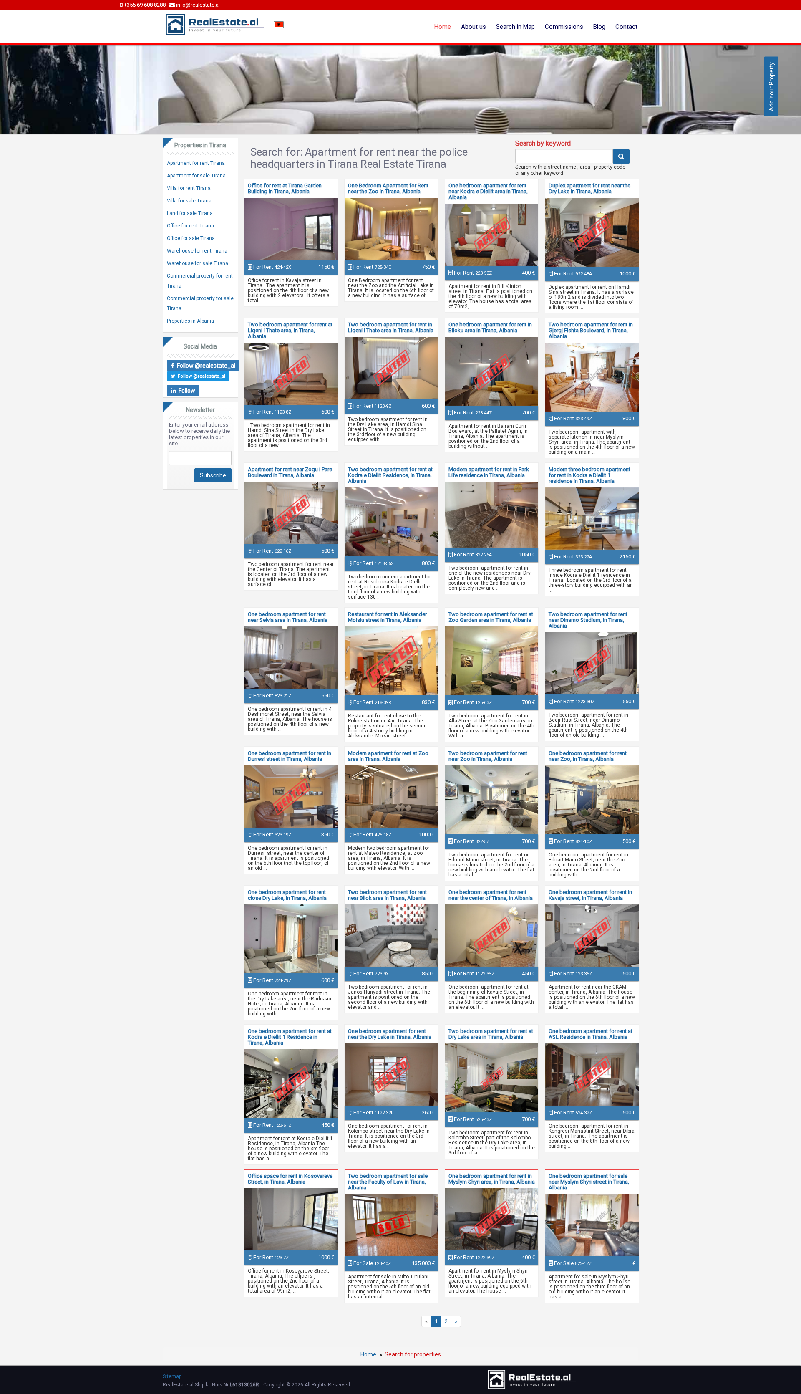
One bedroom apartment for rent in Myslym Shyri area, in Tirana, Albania (491, 1179)
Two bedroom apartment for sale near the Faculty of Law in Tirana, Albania (388, 1182)
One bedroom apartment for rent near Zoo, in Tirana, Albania (588, 756)
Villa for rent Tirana (189, 188)
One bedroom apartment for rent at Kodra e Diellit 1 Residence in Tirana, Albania (290, 1037)
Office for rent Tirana (190, 226)
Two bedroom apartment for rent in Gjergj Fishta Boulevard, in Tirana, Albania (591, 330)
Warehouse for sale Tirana (197, 263)
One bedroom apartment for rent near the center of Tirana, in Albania (490, 895)
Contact (626, 26)
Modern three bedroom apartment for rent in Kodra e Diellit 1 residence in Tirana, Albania (589, 475)
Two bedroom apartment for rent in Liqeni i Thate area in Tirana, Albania (390, 327)
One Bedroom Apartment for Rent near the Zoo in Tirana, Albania (388, 188)
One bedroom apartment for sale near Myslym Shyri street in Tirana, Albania (589, 1182)
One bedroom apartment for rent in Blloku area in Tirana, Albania (490, 327)
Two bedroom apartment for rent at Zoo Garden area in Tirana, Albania (490, 617)
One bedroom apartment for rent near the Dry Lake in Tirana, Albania (389, 1034)
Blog (599, 26)
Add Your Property (771, 86)
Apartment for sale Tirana (196, 176)
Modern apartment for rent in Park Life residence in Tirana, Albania (488, 472)
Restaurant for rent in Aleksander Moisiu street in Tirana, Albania (387, 617)
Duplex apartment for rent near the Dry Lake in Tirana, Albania (589, 188)
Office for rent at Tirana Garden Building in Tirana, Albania (285, 188)
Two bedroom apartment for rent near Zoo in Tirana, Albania (487, 756)
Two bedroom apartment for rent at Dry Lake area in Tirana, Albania (490, 1034)
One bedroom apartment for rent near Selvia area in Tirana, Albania (287, 617)
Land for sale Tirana (190, 213)
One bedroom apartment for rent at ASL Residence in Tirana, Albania (590, 1034)
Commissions (564, 26)
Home (442, 26)
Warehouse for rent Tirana (197, 251)
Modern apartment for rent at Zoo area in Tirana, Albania (388, 756)
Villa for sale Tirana (189, 201)
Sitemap (172, 1376)
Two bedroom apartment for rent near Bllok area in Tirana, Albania (387, 895)
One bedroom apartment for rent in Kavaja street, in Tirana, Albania (590, 895)
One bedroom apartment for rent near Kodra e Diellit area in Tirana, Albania (488, 191)
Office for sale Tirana (191, 238)
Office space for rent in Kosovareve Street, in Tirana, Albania (290, 1179)
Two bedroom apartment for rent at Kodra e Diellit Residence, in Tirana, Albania (390, 475)
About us (473, 26)
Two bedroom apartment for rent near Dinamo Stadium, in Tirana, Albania (588, 620)
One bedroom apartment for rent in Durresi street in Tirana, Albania (289, 756)
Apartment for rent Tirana (196, 163)
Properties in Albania (190, 321)
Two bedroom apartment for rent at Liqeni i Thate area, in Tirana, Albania (290, 330)
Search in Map (515, 26)
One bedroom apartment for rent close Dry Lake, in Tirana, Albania (287, 895)
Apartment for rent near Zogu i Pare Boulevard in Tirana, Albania (290, 472)
